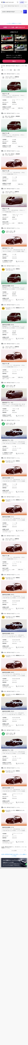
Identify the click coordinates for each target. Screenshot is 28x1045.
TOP (2, 6)
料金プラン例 (5, 93)
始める (14, 61)
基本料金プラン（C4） (8, 750)
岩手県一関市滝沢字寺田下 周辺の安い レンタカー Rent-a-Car (14, 6)
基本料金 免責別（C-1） (8, 478)
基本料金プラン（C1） (8, 248)
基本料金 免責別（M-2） (8, 594)
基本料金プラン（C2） (8, 440)
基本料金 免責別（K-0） (8, 286)
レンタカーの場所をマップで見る (14, 23)
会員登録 (22, 2)
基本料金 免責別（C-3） (8, 788)
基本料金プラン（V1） (8, 402)
